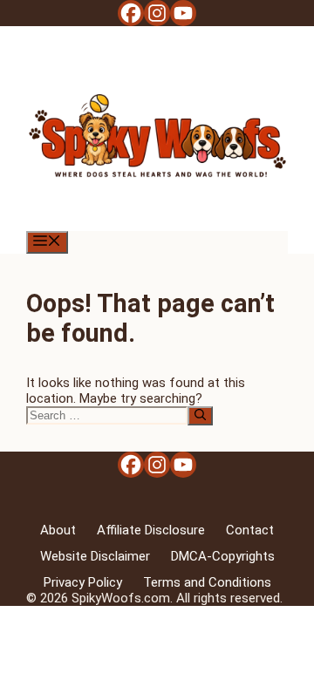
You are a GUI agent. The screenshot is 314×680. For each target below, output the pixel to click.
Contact (250, 530)
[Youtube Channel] (183, 13)
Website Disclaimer (95, 556)
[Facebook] (131, 13)
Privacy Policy (83, 582)
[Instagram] (157, 13)
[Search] (200, 415)
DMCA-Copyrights (223, 556)
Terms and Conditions (207, 582)
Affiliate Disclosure (151, 530)
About (58, 530)
